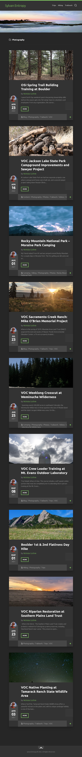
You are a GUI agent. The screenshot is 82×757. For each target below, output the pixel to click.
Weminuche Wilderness (31, 427)
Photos (46, 197)
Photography (33, 117)
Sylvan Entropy (15, 5)
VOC (50, 117)
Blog (25, 117)
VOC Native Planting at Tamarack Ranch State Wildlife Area (44, 691)
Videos (61, 197)
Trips (54, 5)
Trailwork (68, 5)
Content (26, 197)
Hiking (60, 5)
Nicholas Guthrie (29, 94)
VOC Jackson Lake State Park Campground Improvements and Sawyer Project (45, 165)
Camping (26, 273)
